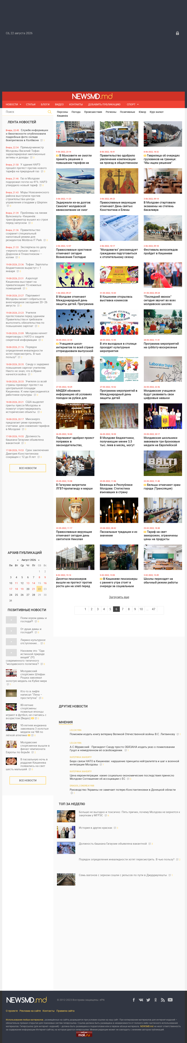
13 (27, 583)
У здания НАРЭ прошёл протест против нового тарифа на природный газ (26, 168)
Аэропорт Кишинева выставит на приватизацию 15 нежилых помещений (23, 283)
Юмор (142, 112)
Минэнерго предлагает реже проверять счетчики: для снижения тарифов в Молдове (27, 424)
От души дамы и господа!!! (30, 630)
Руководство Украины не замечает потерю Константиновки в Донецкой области (123, 791)
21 (33, 589)
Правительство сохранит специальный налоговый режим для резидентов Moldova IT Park (27, 235)
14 (33, 583)
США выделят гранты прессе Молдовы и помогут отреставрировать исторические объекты (25, 407)
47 (153, 609)
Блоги (45, 104)
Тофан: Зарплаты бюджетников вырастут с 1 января (27, 267)
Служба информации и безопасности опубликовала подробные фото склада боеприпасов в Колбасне (27, 135)
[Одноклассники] (155, 1000)
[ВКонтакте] (141, 1000)
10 (141, 609)
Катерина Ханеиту (81, 757)
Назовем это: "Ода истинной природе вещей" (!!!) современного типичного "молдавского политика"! (25, 657)
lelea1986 (75, 729)
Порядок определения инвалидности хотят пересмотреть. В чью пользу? (24, 352)
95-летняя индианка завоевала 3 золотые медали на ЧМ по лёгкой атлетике (27, 730)
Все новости (28, 468)
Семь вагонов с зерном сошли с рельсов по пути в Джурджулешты (126, 875)
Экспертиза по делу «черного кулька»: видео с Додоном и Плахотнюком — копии (26, 252)
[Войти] (177, 33)
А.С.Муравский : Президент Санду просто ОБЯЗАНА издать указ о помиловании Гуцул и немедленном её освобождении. (122, 748)
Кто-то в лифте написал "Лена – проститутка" (31, 694)
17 (10, 589)
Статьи (30, 104)
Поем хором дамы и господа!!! (33, 619)
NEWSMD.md (147, 1026)
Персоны (62, 112)
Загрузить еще (119, 597)
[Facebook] (133, 1000)
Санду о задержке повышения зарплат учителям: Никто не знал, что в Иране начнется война (27, 369)
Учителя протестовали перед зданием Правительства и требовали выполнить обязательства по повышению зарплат (25, 319)
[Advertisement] (93, 64)
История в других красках (98, 827)
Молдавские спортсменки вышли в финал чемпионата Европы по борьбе (28, 747)
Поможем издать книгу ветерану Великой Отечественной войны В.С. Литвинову (125, 734)
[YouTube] (170, 1000)
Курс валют (157, 112)
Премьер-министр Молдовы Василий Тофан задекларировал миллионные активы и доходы (25, 152)
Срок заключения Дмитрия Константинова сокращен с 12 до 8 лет (27, 453)
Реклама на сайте (30, 1010)
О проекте (12, 1010)
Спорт (131, 104)
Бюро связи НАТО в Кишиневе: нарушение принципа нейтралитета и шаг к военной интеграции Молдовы (124, 762)
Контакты (76, 104)
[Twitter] (148, 1000)
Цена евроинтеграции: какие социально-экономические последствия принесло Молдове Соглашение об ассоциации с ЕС (122, 777)
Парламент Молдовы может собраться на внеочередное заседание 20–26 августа (26, 300)
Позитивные (127, 112)
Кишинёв (62, 115)
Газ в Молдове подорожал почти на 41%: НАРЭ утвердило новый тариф (26, 181)
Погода (76, 112)
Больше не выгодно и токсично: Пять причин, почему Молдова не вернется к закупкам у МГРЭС (129, 813)
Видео (59, 104)
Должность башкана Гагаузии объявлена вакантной (25, 439)
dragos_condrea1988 (82, 785)
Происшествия (93, 112)
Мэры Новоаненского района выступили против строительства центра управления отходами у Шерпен (27, 198)
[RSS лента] (163, 1000)
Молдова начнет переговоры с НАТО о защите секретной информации (26, 336)
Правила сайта (65, 1010)
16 (45, 583)
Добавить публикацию (104, 104)
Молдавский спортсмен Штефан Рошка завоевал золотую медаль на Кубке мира (26, 677)
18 (16, 589)
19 (22, 589)
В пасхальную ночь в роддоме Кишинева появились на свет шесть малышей (27, 764)
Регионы (111, 112)
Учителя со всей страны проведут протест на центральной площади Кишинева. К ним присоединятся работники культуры (27, 387)
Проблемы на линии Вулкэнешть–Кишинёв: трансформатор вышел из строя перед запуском (27, 218)
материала (133, 1026)
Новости (12, 104)
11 (16, 583)
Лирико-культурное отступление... (32, 641)
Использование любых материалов (24, 1019)
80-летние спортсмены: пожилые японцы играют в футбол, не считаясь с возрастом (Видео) (26, 711)
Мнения (66, 722)
